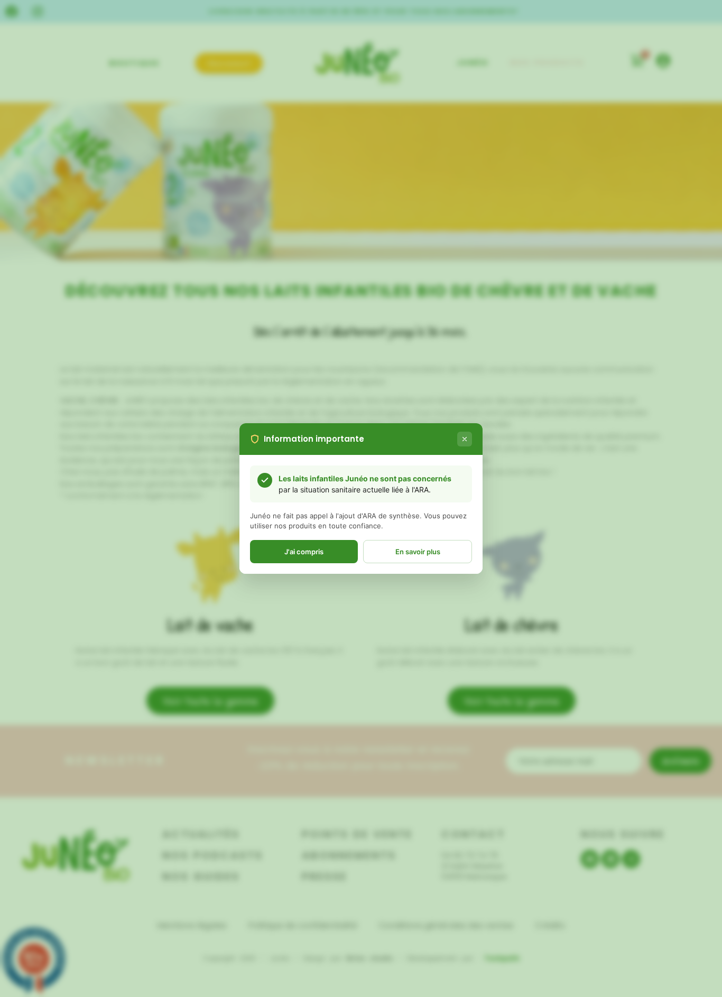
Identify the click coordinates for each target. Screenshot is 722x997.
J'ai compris (303, 551)
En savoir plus (417, 551)
